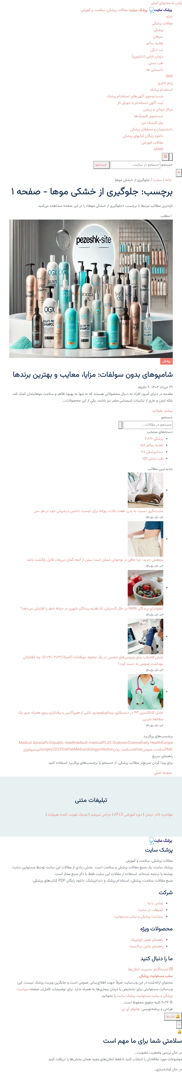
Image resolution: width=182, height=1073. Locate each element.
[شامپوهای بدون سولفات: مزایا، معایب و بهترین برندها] (91, 289)
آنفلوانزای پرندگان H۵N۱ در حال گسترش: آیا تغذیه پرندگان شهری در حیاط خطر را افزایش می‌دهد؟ (91, 609)
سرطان (158, 37)
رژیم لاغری (165, 83)
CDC (56, 750)
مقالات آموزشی (152, 143)
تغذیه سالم (154, 43)
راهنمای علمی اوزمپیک (147, 940)
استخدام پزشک (161, 90)
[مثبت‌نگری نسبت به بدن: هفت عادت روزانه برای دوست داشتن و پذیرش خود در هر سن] (145, 490)
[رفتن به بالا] (179, 173)
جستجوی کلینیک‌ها (148, 116)
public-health (65, 743)
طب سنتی (155, 63)
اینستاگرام (161, 969)
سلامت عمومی (154, 750)
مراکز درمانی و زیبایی (158, 110)
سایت (157, 180)
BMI (169, 76)
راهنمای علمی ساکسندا (146, 946)
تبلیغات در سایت (150, 910)
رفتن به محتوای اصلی (166, 3)
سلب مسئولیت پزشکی (156, 976)
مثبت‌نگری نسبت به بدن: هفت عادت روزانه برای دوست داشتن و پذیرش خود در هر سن (98, 511)
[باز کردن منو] (165, 157)
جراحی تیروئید (101, 815)
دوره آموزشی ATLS (128, 815)
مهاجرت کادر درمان (158, 815)
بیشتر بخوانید (162, 411)
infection (106, 750)
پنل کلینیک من (152, 123)
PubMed (74, 750)
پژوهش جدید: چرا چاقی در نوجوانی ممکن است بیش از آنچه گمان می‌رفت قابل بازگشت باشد (95, 560)
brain (123, 743)
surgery (47, 750)
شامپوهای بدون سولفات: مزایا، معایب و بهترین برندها (93, 375)
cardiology (90, 750)
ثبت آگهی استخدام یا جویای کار (140, 103)
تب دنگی (156, 50)
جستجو (167, 165)
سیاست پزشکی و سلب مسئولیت (138, 917)
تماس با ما (155, 903)
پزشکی (158, 30)
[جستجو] (171, 157)
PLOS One (110, 743)
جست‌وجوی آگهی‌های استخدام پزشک (135, 96)
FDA (63, 750)
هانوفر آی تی (130, 1009)
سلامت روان (122, 750)
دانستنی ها (154, 70)
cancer (137, 750)
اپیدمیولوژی (32, 750)
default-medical (89, 743)
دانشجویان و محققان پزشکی (151, 129)
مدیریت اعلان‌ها (140, 969)
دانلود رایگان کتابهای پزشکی (143, 136)
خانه (169, 17)
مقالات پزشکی (162, 23)
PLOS (49, 743)
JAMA (158, 149)
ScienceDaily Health (144, 743)
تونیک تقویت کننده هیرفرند (68, 815)
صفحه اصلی (163, 773)
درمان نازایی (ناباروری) (147, 57)
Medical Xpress (31, 743)
